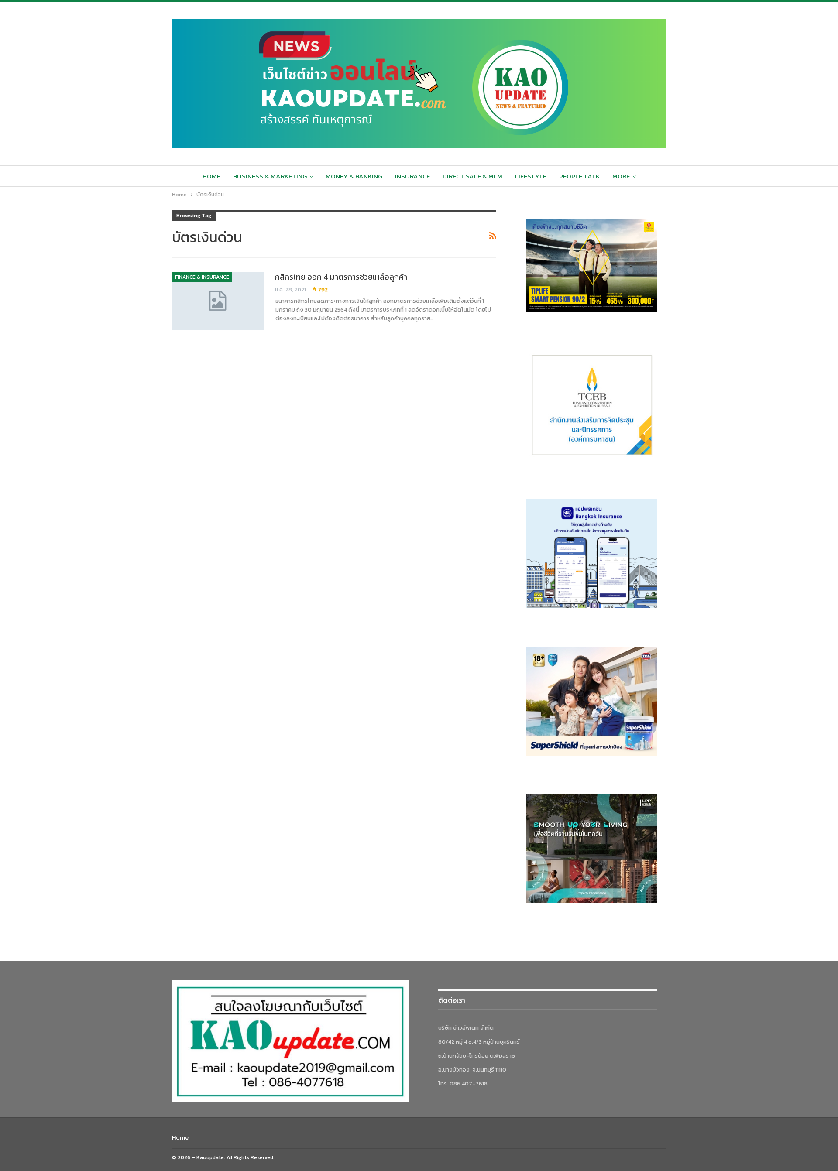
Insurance (412, 176)
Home (211, 176)
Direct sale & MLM (472, 176)
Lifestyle (530, 176)
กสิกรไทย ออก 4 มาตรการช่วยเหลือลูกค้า (341, 277)
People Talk (579, 176)
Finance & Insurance (202, 277)
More (621, 176)
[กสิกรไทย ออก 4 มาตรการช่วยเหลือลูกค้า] (218, 301)
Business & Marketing (270, 176)
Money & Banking (354, 176)
